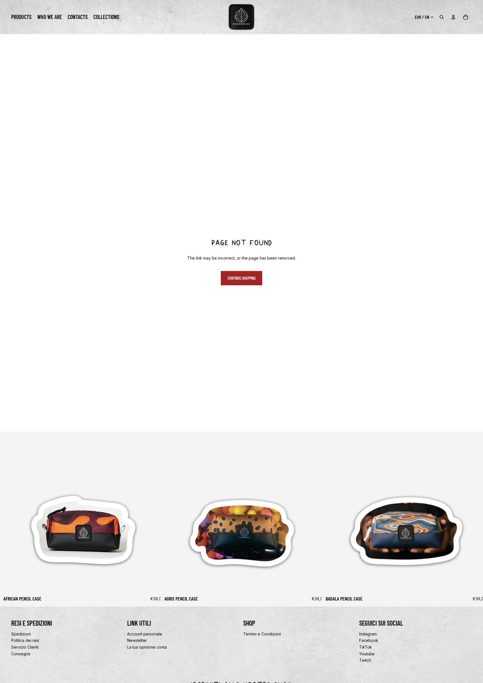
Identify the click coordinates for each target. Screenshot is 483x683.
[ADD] (152, 584)
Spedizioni (21, 633)
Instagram (368, 633)
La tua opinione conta (147, 646)
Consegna (20, 653)
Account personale (144, 633)
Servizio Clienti (25, 646)
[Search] (441, 17)
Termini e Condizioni (262, 633)
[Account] (453, 17)
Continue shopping (241, 278)
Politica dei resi (25, 640)
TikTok (365, 646)
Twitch (365, 660)
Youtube (367, 653)
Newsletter (137, 640)
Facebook (368, 640)
